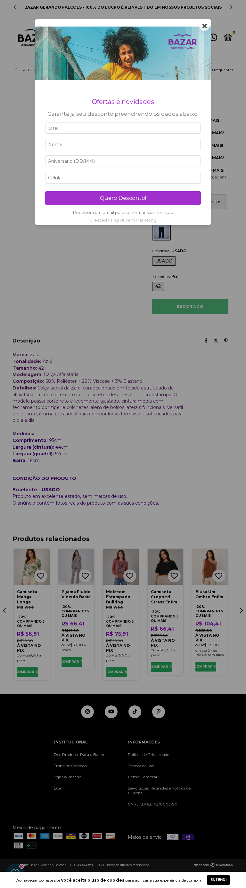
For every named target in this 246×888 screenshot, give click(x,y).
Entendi (218, 880)
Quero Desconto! (123, 198)
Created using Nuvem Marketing (123, 220)
